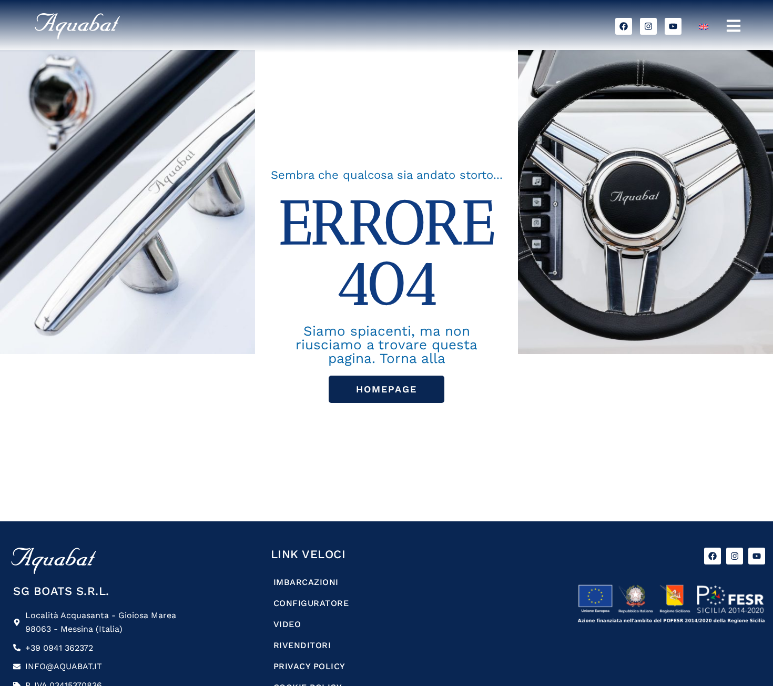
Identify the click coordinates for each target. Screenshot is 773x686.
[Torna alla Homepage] (124, 26)
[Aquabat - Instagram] (648, 26)
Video (287, 624)
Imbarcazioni (306, 582)
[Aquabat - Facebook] (623, 26)
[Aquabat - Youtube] (673, 26)
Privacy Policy (309, 666)
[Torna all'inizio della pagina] (743, 656)
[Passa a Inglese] (704, 26)
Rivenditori (302, 645)
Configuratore (311, 603)
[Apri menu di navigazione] (733, 26)
